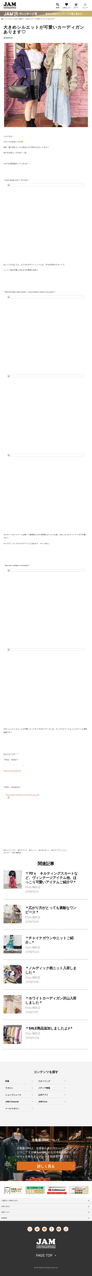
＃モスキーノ (45, 850)
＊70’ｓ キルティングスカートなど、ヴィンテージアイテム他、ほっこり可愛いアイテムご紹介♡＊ (51, 877)
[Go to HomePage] (2, 19)
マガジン (9, 1088)
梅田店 (18, 853)
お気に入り (66, 7)
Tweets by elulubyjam (12, 771)
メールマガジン (12, 1108)
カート (76, 7)
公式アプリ (43, 1095)
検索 (57, 7)
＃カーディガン (10, 850)
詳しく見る (46, 1166)
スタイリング (44, 1081)
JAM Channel (12, 1101)
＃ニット (33, 850)
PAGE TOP (44, 1255)
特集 (7, 1081)
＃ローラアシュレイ (60, 850)
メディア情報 (44, 1088)
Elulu (14, 853)
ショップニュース (13, 1095)
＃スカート (23, 850)
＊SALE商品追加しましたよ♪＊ (49, 1028)
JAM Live (42, 1101)
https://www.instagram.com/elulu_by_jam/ (23, 795)
